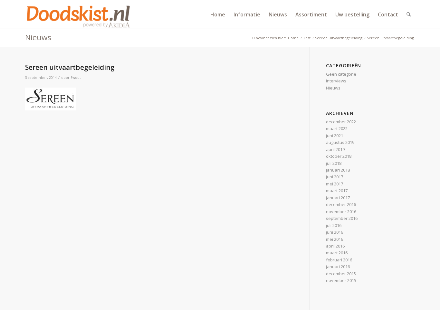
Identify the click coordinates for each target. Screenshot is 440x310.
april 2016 (335, 246)
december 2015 (341, 274)
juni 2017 (334, 177)
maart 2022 (337, 128)
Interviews (336, 81)
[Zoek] (408, 14)
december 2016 (341, 204)
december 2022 (341, 122)
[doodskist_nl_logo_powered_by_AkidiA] (78, 14)
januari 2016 (338, 266)
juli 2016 (333, 225)
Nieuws (38, 37)
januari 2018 (338, 170)
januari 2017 (338, 198)
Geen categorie (341, 74)
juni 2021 (334, 135)
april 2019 (335, 149)
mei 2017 (334, 184)
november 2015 (341, 280)
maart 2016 (337, 253)
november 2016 (341, 211)
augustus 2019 (340, 142)
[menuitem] (217, 14)
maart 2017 (337, 190)
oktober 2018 (338, 156)
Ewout (76, 77)
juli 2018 (333, 163)
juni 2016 (334, 232)
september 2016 (342, 218)
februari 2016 (339, 260)
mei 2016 (334, 239)
